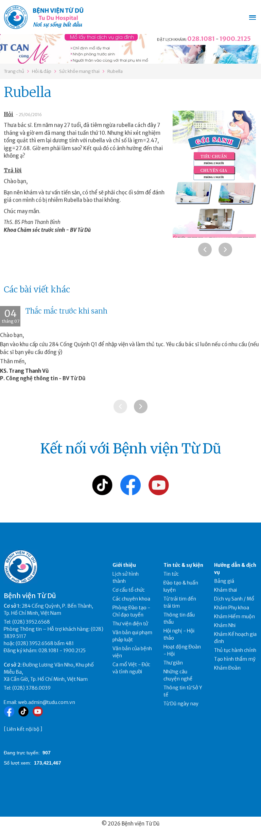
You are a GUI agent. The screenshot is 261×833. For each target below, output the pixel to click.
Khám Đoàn (227, 668)
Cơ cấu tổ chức (128, 590)
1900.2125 (235, 39)
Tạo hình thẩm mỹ (235, 659)
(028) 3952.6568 (31, 622)
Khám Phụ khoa (231, 608)
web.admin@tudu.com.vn (46, 702)
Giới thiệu (124, 565)
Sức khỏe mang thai (79, 71)
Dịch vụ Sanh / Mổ (234, 599)
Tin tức (171, 574)
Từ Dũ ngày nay (180, 704)
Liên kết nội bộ (23, 729)
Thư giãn (173, 663)
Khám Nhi (225, 625)
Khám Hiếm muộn (234, 616)
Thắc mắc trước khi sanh (66, 311)
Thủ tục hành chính (235, 650)
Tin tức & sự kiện (183, 565)
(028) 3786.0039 (31, 688)
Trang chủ (14, 71)
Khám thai (225, 590)
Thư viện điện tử (130, 624)
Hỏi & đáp (41, 71)
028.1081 (201, 39)
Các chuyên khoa (131, 599)
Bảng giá (224, 581)
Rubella (115, 71)
